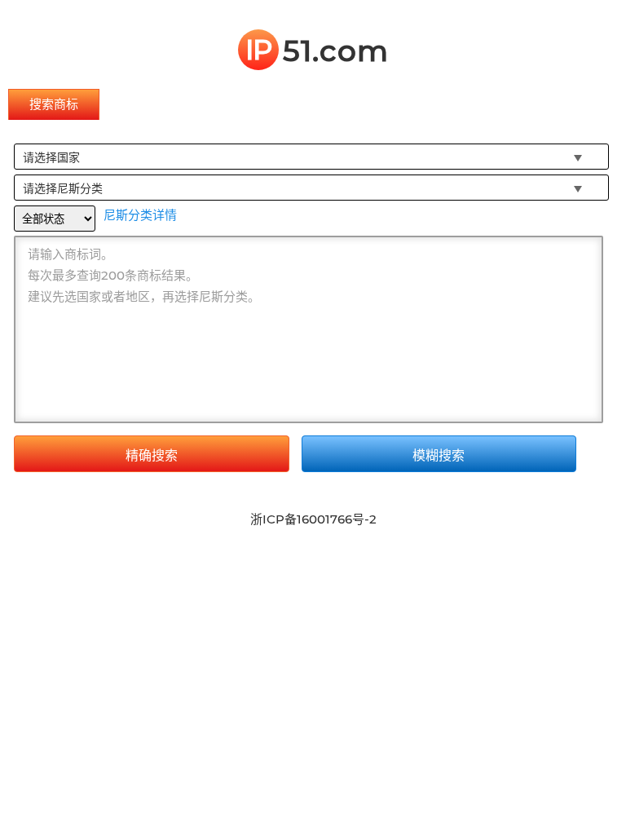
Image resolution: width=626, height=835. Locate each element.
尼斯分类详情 (140, 215)
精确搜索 (152, 455)
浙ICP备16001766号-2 (313, 519)
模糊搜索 (438, 455)
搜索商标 (53, 104)
